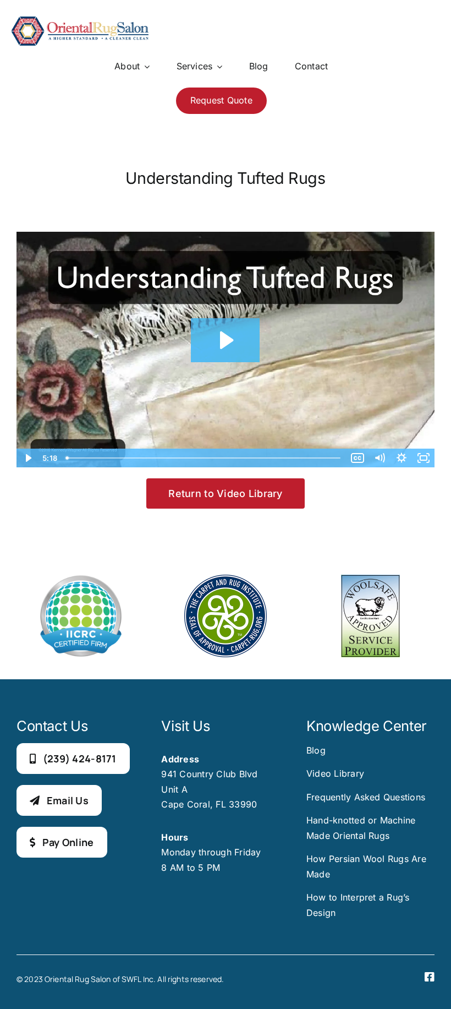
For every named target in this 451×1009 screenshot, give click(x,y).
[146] (79, 20)
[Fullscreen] (424, 458)
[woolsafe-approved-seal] (370, 579)
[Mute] (380, 458)
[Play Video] (27, 458)
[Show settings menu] (402, 458)
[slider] (204, 458)
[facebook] (430, 977)
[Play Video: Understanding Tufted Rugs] (225, 340)
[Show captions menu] (357, 458)
